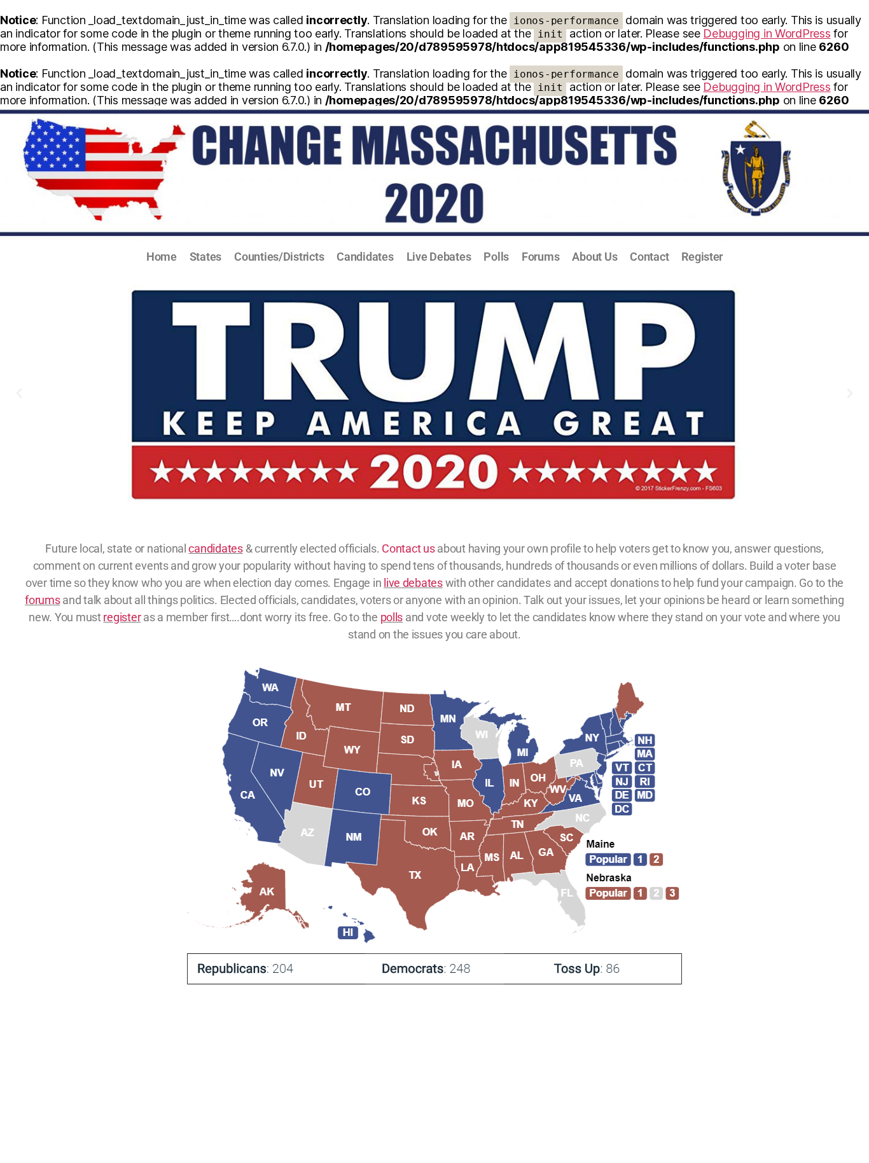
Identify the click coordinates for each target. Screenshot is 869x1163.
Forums (540, 256)
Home (161, 256)
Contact (649, 256)
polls (391, 617)
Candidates (365, 256)
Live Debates (439, 256)
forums (42, 600)
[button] (19, 393)
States (205, 256)
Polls (496, 256)
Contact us (408, 548)
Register (702, 256)
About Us (594, 256)
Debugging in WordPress (766, 33)
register (122, 617)
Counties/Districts (279, 256)
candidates (215, 548)
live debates (413, 582)
